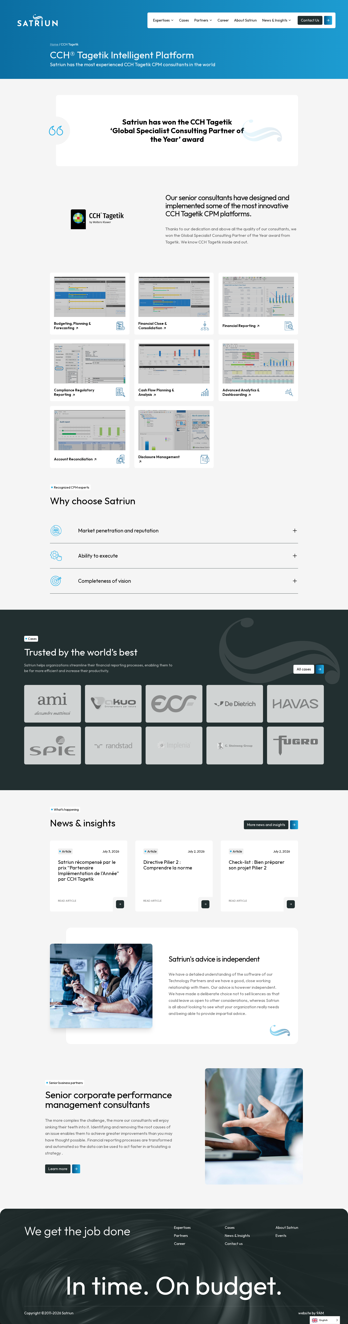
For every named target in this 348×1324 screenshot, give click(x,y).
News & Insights (274, 20)
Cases (184, 20)
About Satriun (245, 20)
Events (281, 1235)
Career (223, 20)
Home (54, 44)
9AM (320, 1313)
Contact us (234, 1243)
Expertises (161, 20)
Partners (201, 20)
